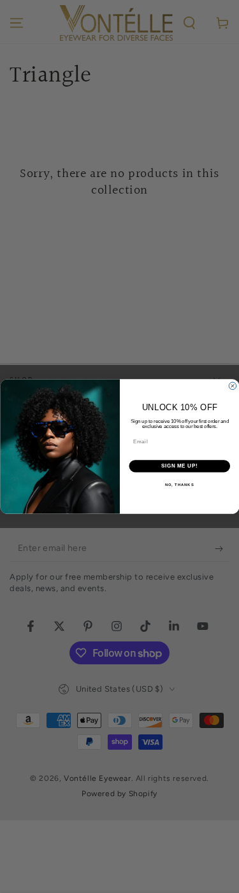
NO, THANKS (179, 484)
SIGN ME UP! (179, 466)
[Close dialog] (232, 386)
